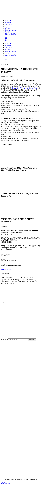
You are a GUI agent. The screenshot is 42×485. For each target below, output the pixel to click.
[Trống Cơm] (17, 17)
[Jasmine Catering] (17, 442)
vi (5, 40)
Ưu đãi (7, 28)
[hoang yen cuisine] (17, 358)
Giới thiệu (8, 20)
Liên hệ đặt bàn (10, 34)
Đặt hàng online (10, 30)
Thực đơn (8, 24)
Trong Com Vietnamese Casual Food (24, 88)
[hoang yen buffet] (17, 375)
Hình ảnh (8, 22)
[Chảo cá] (17, 476)
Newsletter (4, 339)
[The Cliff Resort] (17, 409)
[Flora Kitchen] (17, 425)
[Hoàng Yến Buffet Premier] (17, 392)
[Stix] (17, 459)
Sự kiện (7, 32)
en (6, 38)
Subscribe (32, 339)
